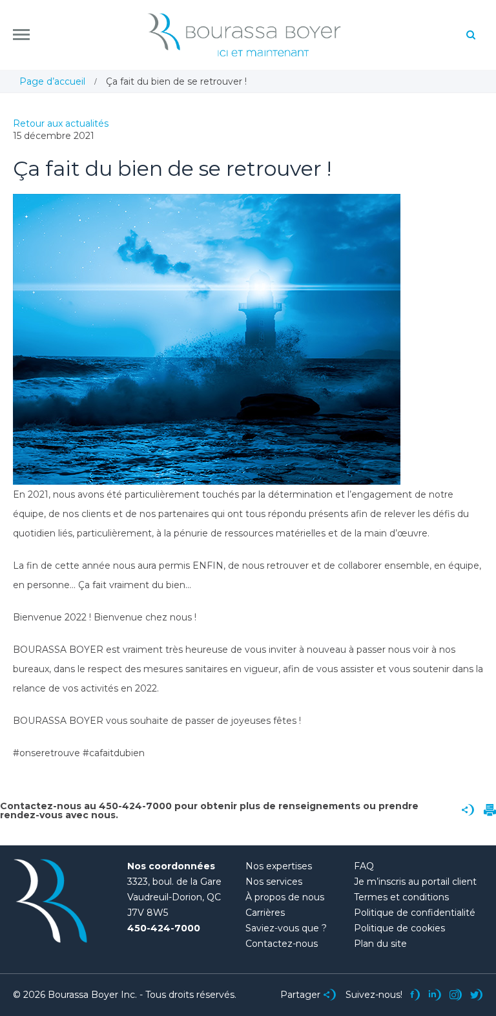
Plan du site (380, 943)
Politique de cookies (399, 928)
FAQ (364, 866)
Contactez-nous (281, 943)
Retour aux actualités (60, 123)
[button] (21, 34)
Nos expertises (278, 866)
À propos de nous (284, 897)
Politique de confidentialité (414, 912)
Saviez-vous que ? (286, 928)
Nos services (273, 881)
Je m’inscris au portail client (415, 881)
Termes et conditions (401, 897)
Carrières (265, 912)
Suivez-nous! (374, 994)
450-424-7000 (163, 928)
